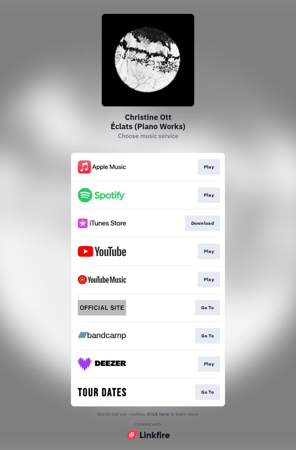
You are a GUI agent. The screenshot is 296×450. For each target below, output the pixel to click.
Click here (158, 414)
